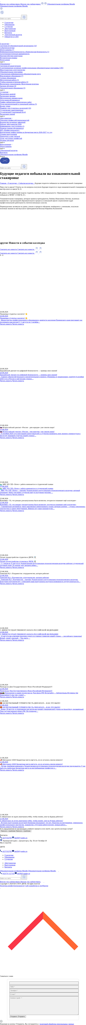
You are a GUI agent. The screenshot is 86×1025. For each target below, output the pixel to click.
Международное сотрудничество (12, 70)
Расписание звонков (7, 96)
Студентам (8, 27)
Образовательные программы (11, 72)
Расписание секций (7, 114)
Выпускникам (9, 31)
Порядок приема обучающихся (12, 128)
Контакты (8, 33)
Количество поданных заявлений (12, 122)
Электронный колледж (13, 35)
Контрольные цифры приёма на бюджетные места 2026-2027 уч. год (26, 132)
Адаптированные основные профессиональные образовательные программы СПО (31, 68)
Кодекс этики (5, 106)
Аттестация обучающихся (10, 100)
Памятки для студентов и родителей (15, 108)
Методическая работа (9, 80)
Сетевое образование (8, 78)
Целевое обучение (7, 140)
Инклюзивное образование (11, 76)
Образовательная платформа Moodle (14, 154)
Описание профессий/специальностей (14, 120)
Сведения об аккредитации (10, 66)
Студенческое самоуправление (11, 110)
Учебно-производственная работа (14, 82)
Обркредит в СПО (11, 37)
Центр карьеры (7, 50)
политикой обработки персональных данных (57, 1024)
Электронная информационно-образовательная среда (20, 74)
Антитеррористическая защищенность (14, 54)
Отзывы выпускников (8, 134)
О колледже (8, 23)
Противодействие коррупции (11, 56)
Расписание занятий (7, 94)
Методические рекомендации (11, 98)
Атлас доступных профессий (11, 138)
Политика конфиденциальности (12, 886)
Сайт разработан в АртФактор (36, 886)
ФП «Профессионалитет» (10, 130)
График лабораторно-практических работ (16, 102)
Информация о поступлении (12, 126)
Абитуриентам (10, 29)
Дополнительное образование (12, 88)
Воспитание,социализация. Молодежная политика (19, 84)
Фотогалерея (5, 60)
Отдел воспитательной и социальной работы (18, 104)
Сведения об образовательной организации (18, 46)
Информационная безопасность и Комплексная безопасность (24, 52)
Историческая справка (8, 58)
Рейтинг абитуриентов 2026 (11, 124)
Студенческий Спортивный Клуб (13, 112)
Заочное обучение (8, 86)
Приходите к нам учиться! (10, 136)
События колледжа (7, 48)
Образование (9, 25)
